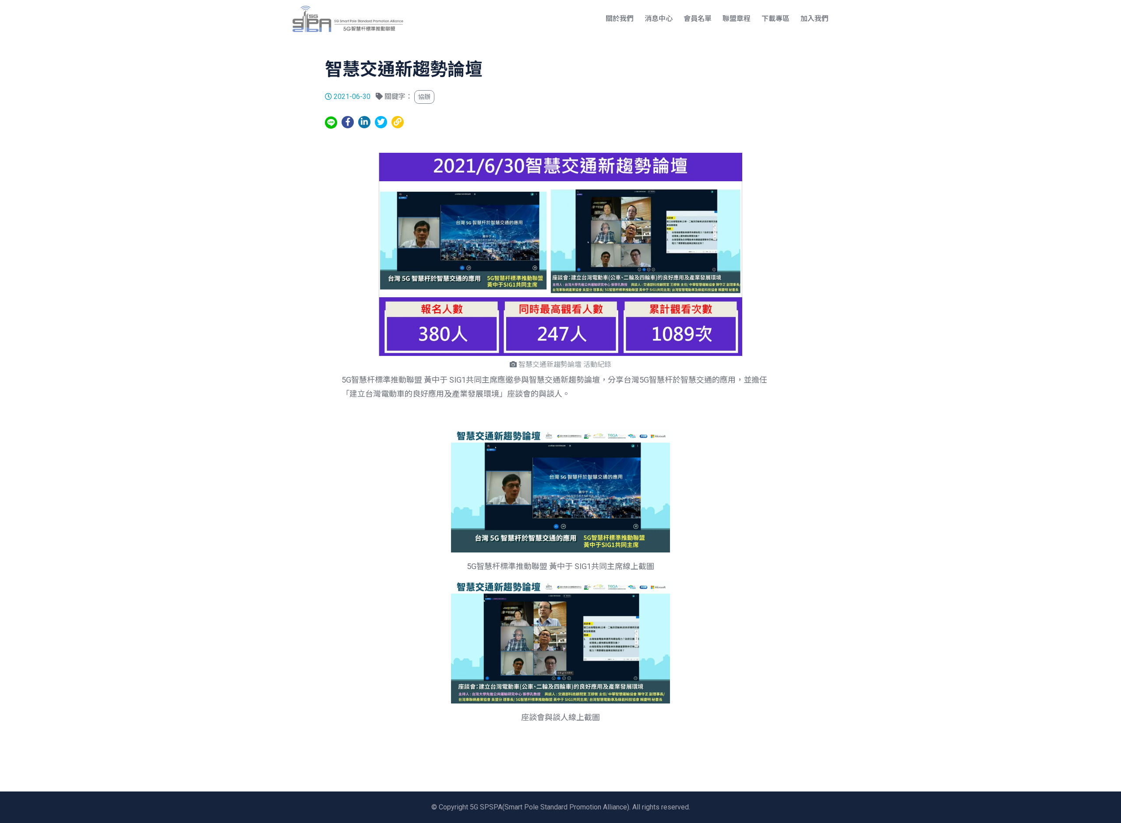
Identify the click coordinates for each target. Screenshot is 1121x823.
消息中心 (659, 18)
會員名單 (698, 18)
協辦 (424, 96)
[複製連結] (398, 122)
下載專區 (775, 18)
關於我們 (620, 18)
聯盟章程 (737, 18)
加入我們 (814, 18)
